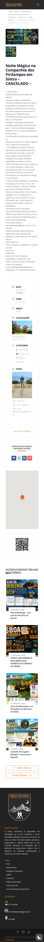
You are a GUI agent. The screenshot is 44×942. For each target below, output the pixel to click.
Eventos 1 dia (22, 17)
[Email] (29, 458)
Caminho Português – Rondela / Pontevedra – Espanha (21, 754)
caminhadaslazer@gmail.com (22, 413)
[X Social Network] (19, 458)
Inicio (8, 864)
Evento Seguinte (20, 775)
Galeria (8, 875)
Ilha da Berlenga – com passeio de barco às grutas (21, 615)
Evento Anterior (24, 768)
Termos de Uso (12, 885)
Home (10, 12)
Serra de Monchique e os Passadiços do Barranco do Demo (22, 709)
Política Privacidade (13, 882)
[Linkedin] (24, 458)
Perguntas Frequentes (14, 871)
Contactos (10, 878)
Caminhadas (12, 17)
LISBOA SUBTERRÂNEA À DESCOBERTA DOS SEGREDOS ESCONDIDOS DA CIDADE (21, 662)
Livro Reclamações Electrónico (17, 889)
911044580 (24, 405)
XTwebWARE (9, 940)
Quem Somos (11, 867)
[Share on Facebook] (13, 458)
